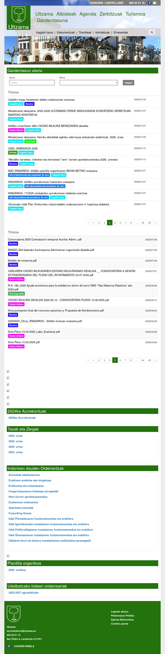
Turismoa (135, 13)
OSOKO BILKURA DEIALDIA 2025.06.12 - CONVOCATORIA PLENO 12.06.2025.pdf (58, 300)
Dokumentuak (66, 32)
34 (143, 222)
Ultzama (18, 27)
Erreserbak (121, 32)
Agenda (87, 13)
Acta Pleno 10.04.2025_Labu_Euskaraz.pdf (34, 331)
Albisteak (66, 13)
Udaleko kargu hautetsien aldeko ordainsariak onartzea (41, 99)
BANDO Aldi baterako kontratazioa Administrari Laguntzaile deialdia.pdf (51, 250)
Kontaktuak (102, 32)
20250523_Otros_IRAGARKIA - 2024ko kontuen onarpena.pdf (45, 321)
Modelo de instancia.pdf (22, 260)
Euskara (96, 3)
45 (149, 360)
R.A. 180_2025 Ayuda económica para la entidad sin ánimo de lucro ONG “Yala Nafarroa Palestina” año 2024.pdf (70, 287)
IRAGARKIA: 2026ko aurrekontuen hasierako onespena (41, 182)
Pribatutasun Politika (122, 615)
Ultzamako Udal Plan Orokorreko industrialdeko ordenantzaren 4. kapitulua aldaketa (58, 204)
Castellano (114, 3)
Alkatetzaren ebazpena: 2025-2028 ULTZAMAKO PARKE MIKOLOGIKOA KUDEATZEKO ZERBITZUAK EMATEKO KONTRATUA (69, 113)
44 (143, 360)
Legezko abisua (119, 611)
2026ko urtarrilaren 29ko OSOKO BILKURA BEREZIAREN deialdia (48, 126)
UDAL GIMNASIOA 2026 (23, 148)
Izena (12, 77)
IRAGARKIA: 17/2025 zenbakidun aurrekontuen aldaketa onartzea (47, 193)
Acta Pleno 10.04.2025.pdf (24, 342)
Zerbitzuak (111, 13)
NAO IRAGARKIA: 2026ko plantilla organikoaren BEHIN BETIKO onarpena (52, 171)
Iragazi (128, 82)
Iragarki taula (44, 32)
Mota (62, 77)
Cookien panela (24, 646)
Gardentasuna (52, 20)
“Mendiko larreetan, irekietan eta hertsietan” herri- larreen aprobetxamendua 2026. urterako (63, 159)
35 (149, 222)
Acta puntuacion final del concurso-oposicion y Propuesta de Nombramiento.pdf (56, 310)
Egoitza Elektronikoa (122, 619)
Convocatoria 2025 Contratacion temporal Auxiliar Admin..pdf (45, 239)
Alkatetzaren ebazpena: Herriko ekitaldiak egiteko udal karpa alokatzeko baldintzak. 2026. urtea (65, 137)
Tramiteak (85, 32)
